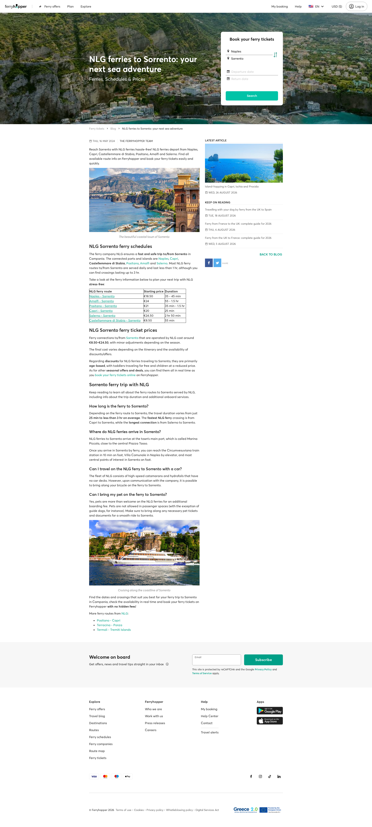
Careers (150, 730)
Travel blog (97, 716)
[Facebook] (251, 776)
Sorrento (132, 338)
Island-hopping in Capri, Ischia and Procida (231, 186)
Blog (113, 128)
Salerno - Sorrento (102, 315)
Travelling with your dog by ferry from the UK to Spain (238, 209)
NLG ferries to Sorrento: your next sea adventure (152, 128)
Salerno (162, 263)
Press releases (155, 723)
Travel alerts (210, 732)
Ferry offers (52, 6)
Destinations (98, 723)
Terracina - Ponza (109, 625)
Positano (132, 263)
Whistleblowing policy (179, 810)
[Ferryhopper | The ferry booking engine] (16, 6)
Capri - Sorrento (101, 311)
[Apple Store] (270, 721)
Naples (163, 258)
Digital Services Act (207, 810)
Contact (207, 723)
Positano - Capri (108, 620)
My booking (279, 6)
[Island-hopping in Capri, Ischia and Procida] (244, 163)
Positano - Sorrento (103, 306)
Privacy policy (154, 810)
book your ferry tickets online (115, 375)
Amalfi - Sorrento (101, 301)
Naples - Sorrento (102, 296)
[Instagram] (260, 776)
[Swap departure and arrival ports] (275, 55)
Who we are (153, 709)
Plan (70, 6)
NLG (124, 613)
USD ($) (337, 6)
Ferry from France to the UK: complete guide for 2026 (238, 223)
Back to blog (271, 254)
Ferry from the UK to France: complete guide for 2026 (238, 238)
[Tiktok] (270, 776)
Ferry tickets (96, 128)
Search (252, 96)
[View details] (167, 664)
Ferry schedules (100, 737)
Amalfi (144, 263)
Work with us (154, 716)
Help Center (209, 716)
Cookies (139, 810)
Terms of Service (202, 673)
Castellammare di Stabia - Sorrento (114, 320)
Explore (86, 6)
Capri (174, 258)
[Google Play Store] (270, 710)
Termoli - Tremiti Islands (114, 630)
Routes (94, 730)
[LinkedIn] (279, 776)
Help (298, 6)
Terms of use (123, 810)
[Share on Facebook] (209, 263)
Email (198, 657)
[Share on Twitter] (217, 263)
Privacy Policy (263, 669)
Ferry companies (101, 744)
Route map (97, 751)
